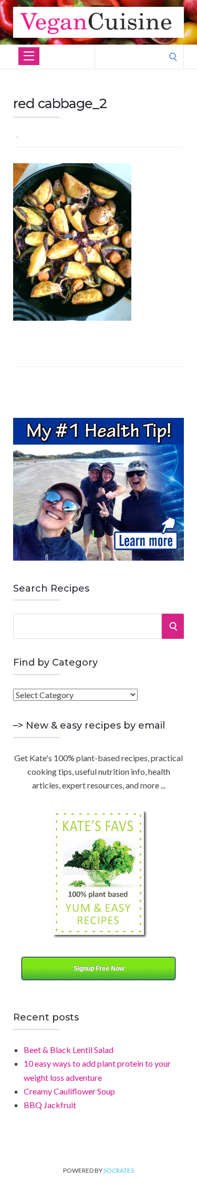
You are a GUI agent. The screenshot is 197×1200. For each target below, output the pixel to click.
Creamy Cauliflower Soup (69, 1091)
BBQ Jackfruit (50, 1105)
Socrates (118, 1170)
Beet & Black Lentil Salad (68, 1050)
